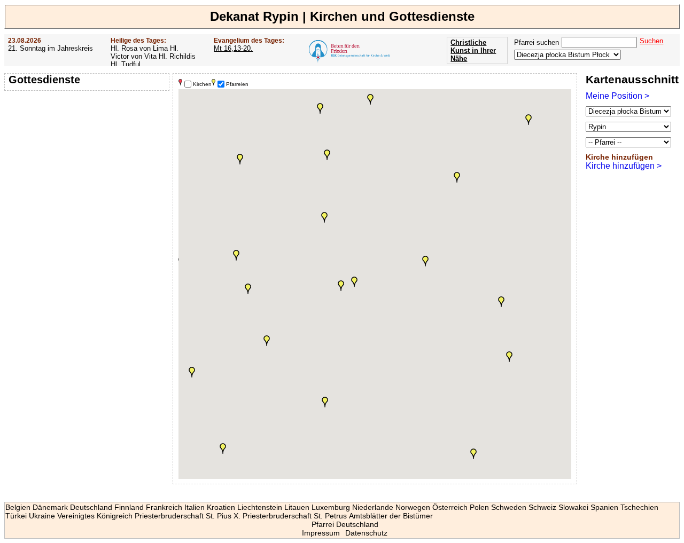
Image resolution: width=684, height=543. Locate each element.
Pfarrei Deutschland (345, 524)
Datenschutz (366, 533)
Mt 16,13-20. (233, 48)
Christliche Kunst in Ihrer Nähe (473, 50)
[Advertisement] (88, 163)
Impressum (321, 533)
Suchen (651, 41)
